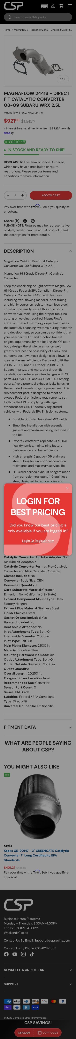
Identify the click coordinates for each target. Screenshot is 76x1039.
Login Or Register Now (38, 541)
